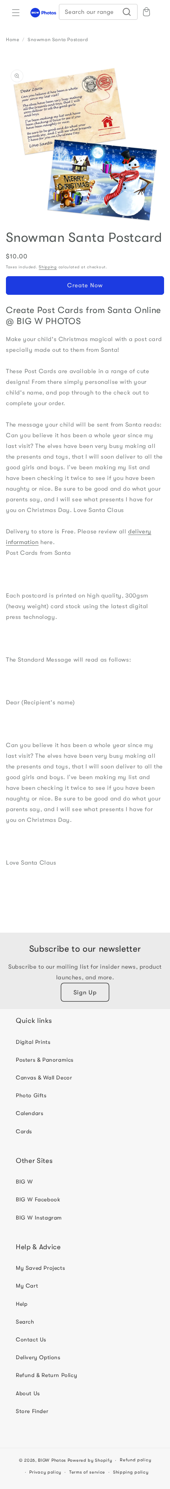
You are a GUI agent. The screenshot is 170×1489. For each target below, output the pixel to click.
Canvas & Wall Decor (44, 1077)
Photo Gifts (31, 1095)
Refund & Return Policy (46, 1375)
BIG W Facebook (38, 1199)
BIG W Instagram (39, 1217)
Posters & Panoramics (45, 1060)
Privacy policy (45, 1472)
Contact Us (31, 1339)
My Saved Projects (40, 1268)
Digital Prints (33, 1042)
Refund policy (135, 1459)
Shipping (48, 267)
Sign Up (85, 992)
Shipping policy (131, 1472)
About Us (28, 1393)
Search (25, 1321)
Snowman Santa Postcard (58, 39)
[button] (16, 12)
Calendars (29, 1113)
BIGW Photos (52, 1460)
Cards (24, 1131)
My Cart (27, 1285)
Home (12, 39)
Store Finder (32, 1411)
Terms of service (87, 1472)
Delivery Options (38, 1357)
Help (21, 1304)
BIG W (24, 1181)
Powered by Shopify (90, 1460)
